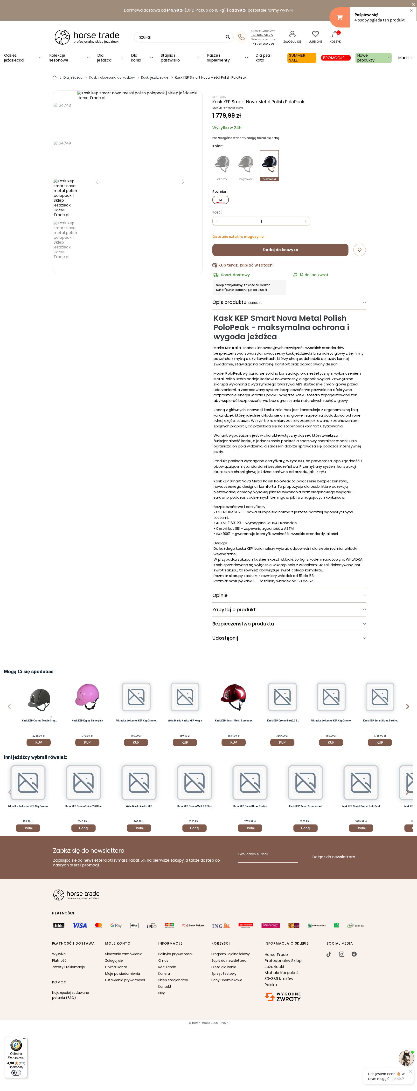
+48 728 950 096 (262, 44)
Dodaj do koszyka (280, 250)
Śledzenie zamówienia (123, 954)
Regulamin (167, 967)
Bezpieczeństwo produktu (243, 623)
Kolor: (217, 146)
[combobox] (184, 37)
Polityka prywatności (175, 954)
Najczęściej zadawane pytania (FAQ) (70, 995)
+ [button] (306, 221)
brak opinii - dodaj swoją (227, 108)
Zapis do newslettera (228, 960)
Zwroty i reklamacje (68, 967)
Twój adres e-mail (253, 854)
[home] (54, 77)
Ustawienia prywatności (125, 980)
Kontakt (164, 986)
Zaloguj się (114, 960)
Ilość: (217, 212)
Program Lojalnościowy (230, 954)
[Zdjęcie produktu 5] (65, 240)
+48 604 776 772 (262, 35)
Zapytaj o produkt (234, 609)
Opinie (220, 595)
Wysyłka (59, 954)
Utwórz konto (116, 967)
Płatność (59, 960)
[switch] (16, 1073)
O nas (163, 960)
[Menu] (24, 1040)
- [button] (217, 221)
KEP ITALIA (219, 97)
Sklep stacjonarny (173, 980)
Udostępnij (225, 638)
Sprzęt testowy (223, 973)
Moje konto (118, 943)
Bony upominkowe (226, 980)
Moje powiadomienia (122, 973)
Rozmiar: (219, 192)
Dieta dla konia (223, 967)
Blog (161, 993)
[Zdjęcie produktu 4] (65, 198)
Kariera (164, 973)
